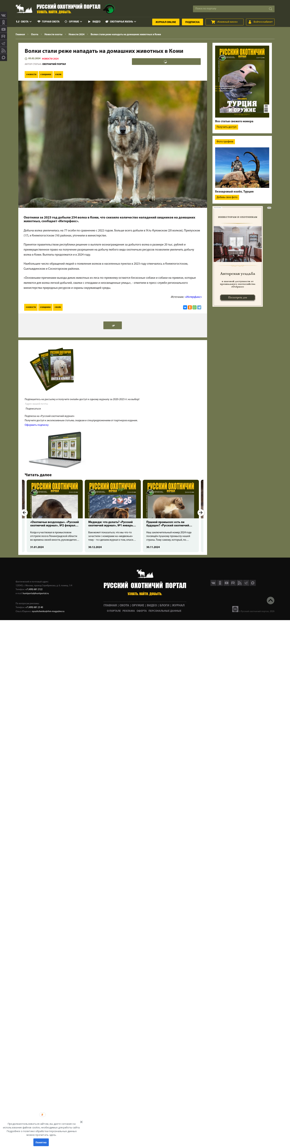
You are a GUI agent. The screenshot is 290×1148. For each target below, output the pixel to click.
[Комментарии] (166, 61)
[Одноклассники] (190, 307)
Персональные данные (165, 611)
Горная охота (51, 22)
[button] (41, 1129)
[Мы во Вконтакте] (3, 15)
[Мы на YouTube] (3, 29)
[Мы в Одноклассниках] (3, 22)
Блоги (164, 605)
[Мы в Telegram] (3, 43)
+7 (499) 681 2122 (33, 589)
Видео (96, 22)
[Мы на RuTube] (3, 36)
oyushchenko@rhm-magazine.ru (48, 611)
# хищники (45, 75)
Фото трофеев (225, 141)
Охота (25, 22)
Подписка (192, 22)
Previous (24, 512)
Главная (110, 605)
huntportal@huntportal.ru (36, 593)
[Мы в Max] (3, 57)
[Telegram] (199, 307)
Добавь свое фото (227, 197)
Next (201, 512)
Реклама (129, 611)
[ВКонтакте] (185, 307)
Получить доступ (226, 127)
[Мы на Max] (253, 585)
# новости (31, 75)
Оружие (74, 22)
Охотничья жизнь (121, 22)
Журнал (166, 22)
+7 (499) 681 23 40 (34, 607)
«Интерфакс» (193, 297)
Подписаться (33, 408)
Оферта (142, 611)
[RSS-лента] (3, 50)
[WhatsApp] (194, 307)
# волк (58, 75)
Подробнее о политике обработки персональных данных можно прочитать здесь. (42, 1133)
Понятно (41, 1142)
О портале (114, 611)
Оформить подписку (37, 425)
